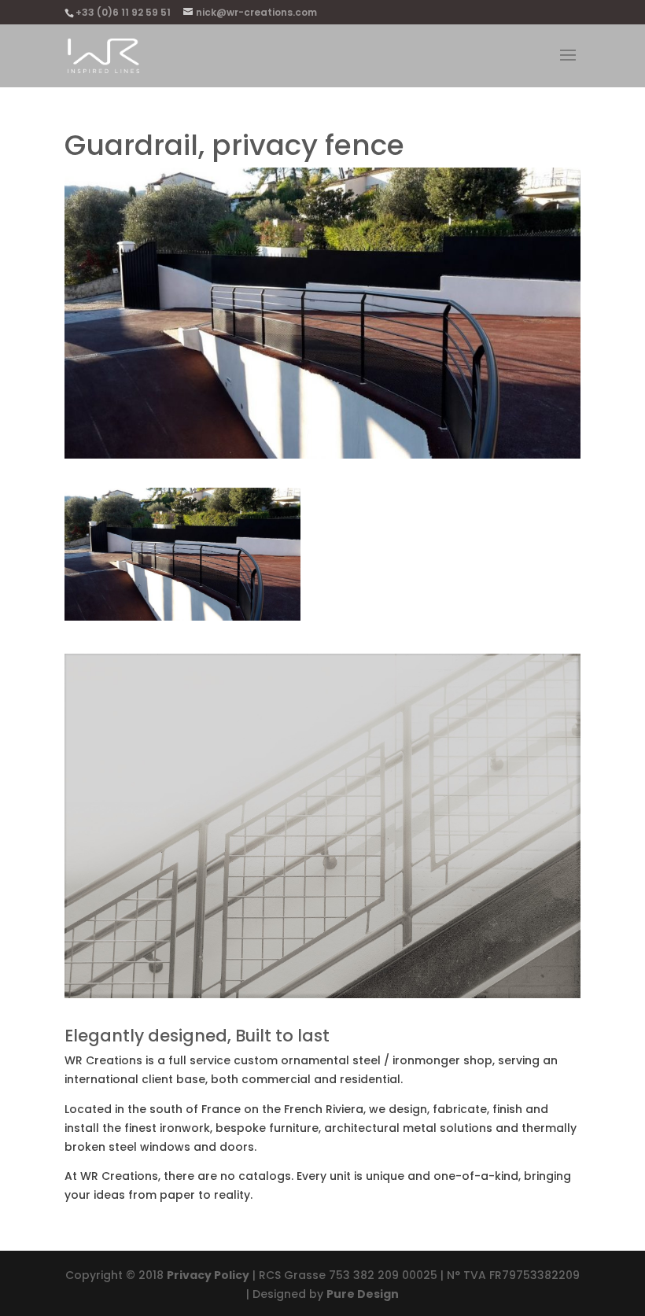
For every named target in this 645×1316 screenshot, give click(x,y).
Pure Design (362, 1294)
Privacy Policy (208, 1275)
